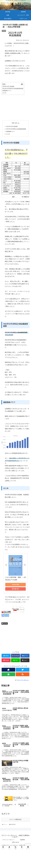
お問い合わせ (15, 842)
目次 (13, 123)
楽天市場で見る (15, 589)
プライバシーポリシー (8, 839)
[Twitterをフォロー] (22, 670)
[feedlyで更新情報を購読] (8, 674)
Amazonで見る (15, 584)
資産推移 (5, 623)
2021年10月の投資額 (8, 86)
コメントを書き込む (15, 819)
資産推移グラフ (6, 90)
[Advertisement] (15, 107)
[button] (27, 421)
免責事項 (22, 839)
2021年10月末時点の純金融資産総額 (12, 88)
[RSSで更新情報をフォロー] (22, 674)
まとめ (4, 92)
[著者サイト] (8, 670)
